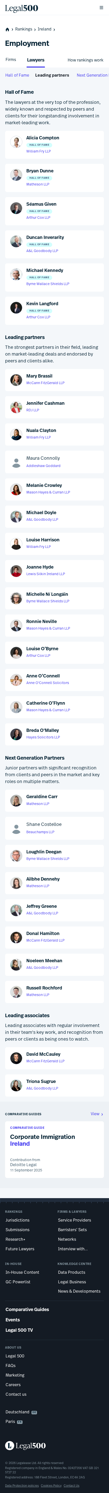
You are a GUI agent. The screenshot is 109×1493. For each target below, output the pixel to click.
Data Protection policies (22, 1485)
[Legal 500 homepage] (54, 1445)
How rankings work (85, 60)
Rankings (23, 29)
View (95, 1114)
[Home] (48, 7)
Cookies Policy (51, 1485)
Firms (11, 60)
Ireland (44, 29)
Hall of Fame (17, 76)
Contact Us (71, 1485)
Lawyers (35, 60)
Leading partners (52, 76)
